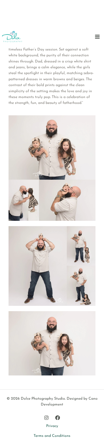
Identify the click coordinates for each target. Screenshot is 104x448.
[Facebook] (57, 417)
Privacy (52, 426)
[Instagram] (46, 417)
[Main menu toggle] (97, 36)
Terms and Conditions (52, 436)
